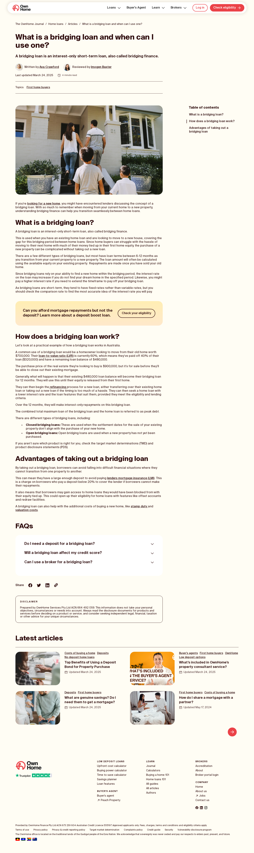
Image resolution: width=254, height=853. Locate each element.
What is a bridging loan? (206, 114)
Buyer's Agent (136, 7)
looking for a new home (43, 203)
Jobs (202, 796)
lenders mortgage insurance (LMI (130, 478)
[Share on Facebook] (30, 585)
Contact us (202, 800)
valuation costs (26, 510)
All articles (152, 788)
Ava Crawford (49, 67)
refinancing (58, 387)
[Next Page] (232, 732)
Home (199, 787)
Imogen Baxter (101, 67)
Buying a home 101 (157, 775)
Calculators (153, 770)
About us (201, 791)
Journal (150, 766)
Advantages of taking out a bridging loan (208, 130)
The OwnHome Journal (29, 24)
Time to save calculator (111, 775)
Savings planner (107, 779)
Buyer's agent (105, 796)
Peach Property (110, 800)
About (199, 770)
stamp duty (139, 506)
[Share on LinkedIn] (47, 585)
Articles (73, 24)
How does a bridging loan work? (211, 121)
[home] (21, 8)
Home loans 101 (156, 779)
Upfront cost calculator (111, 766)
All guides (152, 784)
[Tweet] (39, 585)
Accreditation (203, 766)
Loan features (106, 784)
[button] (114, 7)
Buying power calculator (112, 770)
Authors (151, 793)
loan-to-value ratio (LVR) (56, 356)
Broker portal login (206, 775)
